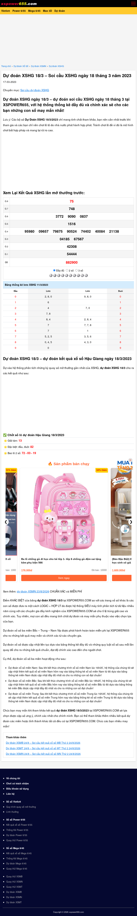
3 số (80, 270)
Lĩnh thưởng (12, 811)
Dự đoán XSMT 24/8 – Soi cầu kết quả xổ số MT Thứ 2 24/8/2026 (43, 748)
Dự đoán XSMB (14, 892)
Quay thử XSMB (14, 876)
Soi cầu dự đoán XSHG (34, 90)
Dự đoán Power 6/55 (16, 835)
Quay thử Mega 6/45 (16, 868)
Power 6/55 (19, 10)
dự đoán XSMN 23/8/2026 (33, 591)
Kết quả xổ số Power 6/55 (19, 824)
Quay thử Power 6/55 (17, 840)
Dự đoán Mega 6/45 (16, 863)
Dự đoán (59, 10)
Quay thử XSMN (14, 881)
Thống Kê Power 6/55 (17, 830)
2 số (71, 270)
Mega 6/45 (34, 10)
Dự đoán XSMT (14, 902)
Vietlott (5, 10)
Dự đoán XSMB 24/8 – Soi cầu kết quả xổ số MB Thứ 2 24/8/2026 (43, 742)
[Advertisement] (68, 39)
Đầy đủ (59, 270)
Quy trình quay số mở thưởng (21, 806)
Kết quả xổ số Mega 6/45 (19, 853)
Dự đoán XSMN (14, 897)
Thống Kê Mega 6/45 (16, 858)
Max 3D (47, 10)
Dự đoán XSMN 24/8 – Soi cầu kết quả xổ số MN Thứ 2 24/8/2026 (43, 753)
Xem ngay (45, 577)
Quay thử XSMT (14, 886)
